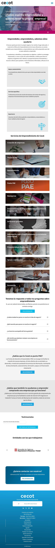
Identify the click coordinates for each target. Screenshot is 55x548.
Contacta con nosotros (27, 512)
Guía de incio (27, 535)
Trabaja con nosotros (27, 531)
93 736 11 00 (28, 514)
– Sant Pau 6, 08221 (27, 516)
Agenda (27, 528)
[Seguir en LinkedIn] (23, 508)
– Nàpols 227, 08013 (27, 518)
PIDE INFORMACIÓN (27, 311)
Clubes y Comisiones (27, 539)
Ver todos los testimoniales (27, 427)
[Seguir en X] (26, 508)
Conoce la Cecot (27, 541)
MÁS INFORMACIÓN (27, 372)
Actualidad (27, 520)
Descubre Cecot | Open (27, 537)
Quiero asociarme (27, 533)
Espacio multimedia (28, 526)
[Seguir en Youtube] (32, 508)
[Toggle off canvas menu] (34, 3)
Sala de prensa (27, 522)
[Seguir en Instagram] (29, 508)
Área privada (27, 530)
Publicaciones (27, 524)
